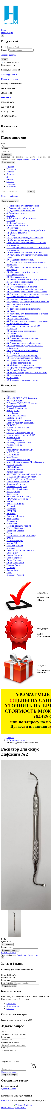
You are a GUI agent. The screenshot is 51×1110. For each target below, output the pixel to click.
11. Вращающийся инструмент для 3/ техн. (26, 230)
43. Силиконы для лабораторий (21, 331)
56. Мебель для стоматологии (20, 365)
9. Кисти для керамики (17, 225)
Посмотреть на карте (10, 79)
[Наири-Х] (11, 27)
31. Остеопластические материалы (23, 296)
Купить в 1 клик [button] (8, 952)
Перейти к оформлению (28, 955)
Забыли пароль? (8, 55)
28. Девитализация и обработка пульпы (25, 289)
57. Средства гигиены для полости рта (24, 368)
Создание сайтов (13, 1107)
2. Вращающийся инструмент (20, 208)
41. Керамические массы (18, 323)
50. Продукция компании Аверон (22, 350)
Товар (4, 1032)
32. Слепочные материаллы (19, 299)
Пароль (4, 50)
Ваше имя (5, 980)
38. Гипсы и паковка (16, 316)
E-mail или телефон (10, 1042)
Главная (10, 737)
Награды (11, 184)
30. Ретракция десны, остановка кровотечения (28, 294)
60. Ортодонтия (14, 375)
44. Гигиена (12, 333)
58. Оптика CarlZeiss (16, 370)
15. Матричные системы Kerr (20, 240)
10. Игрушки (12, 228)
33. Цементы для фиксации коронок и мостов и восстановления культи (28, 302)
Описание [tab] (11, 1003)
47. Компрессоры (14, 341)
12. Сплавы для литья (17, 233)
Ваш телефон (7, 983)
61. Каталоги (12, 377)
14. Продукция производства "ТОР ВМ (25, 238)
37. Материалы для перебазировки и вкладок (27, 314)
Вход (3, 30)
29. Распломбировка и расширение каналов (27, 291)
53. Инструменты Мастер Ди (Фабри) (24, 358)
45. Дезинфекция (14, 336)
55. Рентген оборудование (19, 363)
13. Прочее (12, 235)
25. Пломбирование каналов (20, 282)
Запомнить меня (11, 62)
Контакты (11, 186)
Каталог (10, 172)
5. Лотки (11, 215)
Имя (3, 143)
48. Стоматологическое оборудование (24, 343)
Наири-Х (5, 1100)
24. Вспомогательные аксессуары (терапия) (27, 279)
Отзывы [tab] (10, 1008)
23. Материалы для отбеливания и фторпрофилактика (22, 273)
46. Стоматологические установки (22, 338)
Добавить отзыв (8, 1089)
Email (3, 47)
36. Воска (11, 311)
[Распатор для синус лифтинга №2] (14, 937)
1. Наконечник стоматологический (23, 206)
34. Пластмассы (14, 306)
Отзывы (10, 181)
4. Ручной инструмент (17, 213)
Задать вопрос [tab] (13, 1006)
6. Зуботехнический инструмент (22, 218)
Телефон (5, 148)
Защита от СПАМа (10, 1062)
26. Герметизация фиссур (18, 284)
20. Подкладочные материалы (20, 260)
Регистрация (7, 32)
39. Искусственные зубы (18, 318)
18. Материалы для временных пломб (24, 252)
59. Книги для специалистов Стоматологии (27, 372)
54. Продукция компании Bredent (22, 360)
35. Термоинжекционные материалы (24, 309)
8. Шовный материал (16, 223)
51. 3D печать (13, 353)
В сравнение (7, 944)
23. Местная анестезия (17, 277)
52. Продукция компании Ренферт (22, 355)
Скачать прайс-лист (10, 196)
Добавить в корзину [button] (10, 950)
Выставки (11, 169)
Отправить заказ (9, 986)
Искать (31, 191)
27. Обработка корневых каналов (22, 287)
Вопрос (4, 1047)
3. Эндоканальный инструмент (21, 211)
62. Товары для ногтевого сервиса (22, 380)
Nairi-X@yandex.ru (9, 74)
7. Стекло (11, 220)
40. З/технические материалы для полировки (27, 321)
